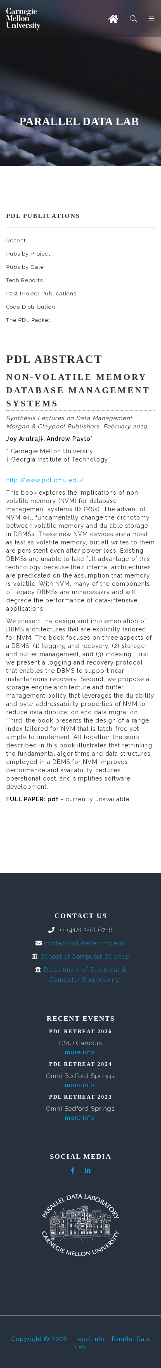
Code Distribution (30, 307)
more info (80, 1052)
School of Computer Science (84, 956)
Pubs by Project (28, 254)
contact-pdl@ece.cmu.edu (85, 943)
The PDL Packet (28, 320)
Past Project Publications (41, 293)
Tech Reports (24, 280)
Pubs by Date (25, 267)
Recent (16, 240)
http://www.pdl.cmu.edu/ (45, 480)
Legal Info (89, 1339)
